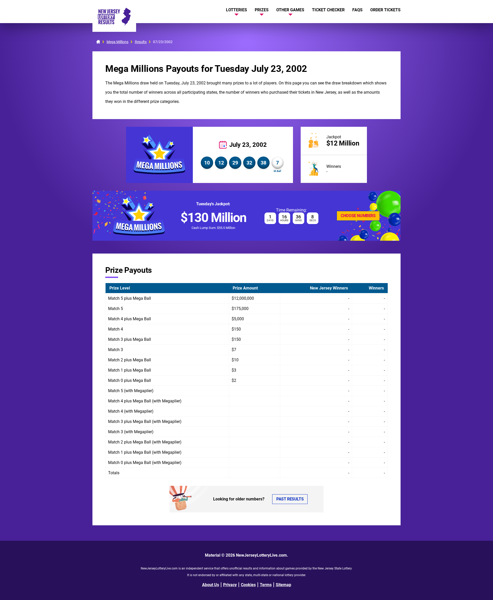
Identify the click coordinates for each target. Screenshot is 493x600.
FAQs (357, 9)
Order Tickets (385, 9)
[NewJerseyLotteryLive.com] (114, 24)
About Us (210, 584)
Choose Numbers (358, 215)
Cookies (248, 584)
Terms (266, 584)
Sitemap (283, 584)
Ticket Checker (328, 9)
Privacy (230, 584)
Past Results (290, 499)
